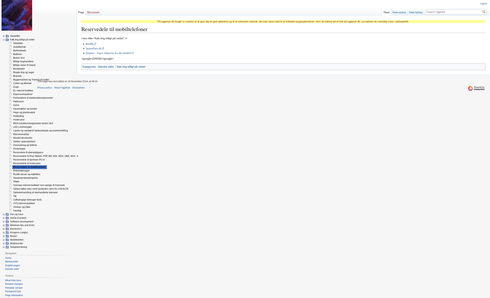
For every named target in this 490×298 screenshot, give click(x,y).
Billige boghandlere (23, 61)
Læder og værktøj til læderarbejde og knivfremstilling (40, 130)
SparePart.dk (93, 48)
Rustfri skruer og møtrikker (26, 174)
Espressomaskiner (23, 94)
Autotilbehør (19, 47)
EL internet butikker (23, 90)
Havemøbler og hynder (25, 108)
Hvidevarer (19, 119)
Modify (90, 43)
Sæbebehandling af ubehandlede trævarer (35, 192)
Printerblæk (19, 148)
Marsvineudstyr (21, 134)
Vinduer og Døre (21, 207)
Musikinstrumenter (22, 138)
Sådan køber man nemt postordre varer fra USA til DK (41, 188)
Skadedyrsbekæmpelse (25, 178)
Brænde (17, 76)
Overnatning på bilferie (25, 145)
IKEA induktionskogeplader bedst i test (33, 123)
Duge (16, 87)
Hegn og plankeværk (24, 112)
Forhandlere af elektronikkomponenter (33, 98)
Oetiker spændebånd (24, 141)
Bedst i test (18, 57)
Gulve (16, 105)
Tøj (14, 196)
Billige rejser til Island (24, 65)
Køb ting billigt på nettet (131, 66)
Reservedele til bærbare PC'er (29, 159)
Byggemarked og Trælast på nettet (31, 79)
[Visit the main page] (17, 15)
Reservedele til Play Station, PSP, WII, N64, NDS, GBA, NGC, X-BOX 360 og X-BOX (56, 156)
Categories (89, 66)
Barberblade (19, 50)
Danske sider (106, 66)
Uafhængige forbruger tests (27, 199)
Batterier (17, 54)
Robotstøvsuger (21, 170)
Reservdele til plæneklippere (28, 152)
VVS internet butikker (24, 203)
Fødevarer (18, 101)
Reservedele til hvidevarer (27, 163)
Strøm (16, 181)
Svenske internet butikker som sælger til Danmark (39, 185)
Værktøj (17, 210)
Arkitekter (18, 43)
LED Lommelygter (22, 127)
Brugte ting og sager (23, 72)
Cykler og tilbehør (22, 83)
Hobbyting (18, 116)
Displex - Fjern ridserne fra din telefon (108, 53)
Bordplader (19, 68)
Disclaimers (78, 87)
